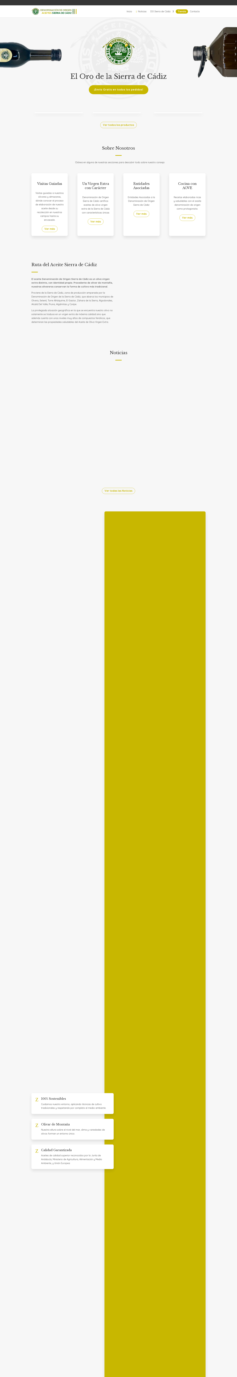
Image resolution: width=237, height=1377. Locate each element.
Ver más (49, 228)
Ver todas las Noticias (118, 490)
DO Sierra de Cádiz (160, 11)
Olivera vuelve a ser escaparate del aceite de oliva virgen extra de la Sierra (91, 458)
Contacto (195, 11)
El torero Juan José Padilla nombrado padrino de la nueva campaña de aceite (93, 417)
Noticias (141, 11)
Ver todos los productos (118, 125)
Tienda (182, 11)
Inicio (129, 11)
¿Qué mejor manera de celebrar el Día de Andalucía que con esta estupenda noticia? (98, 376)
